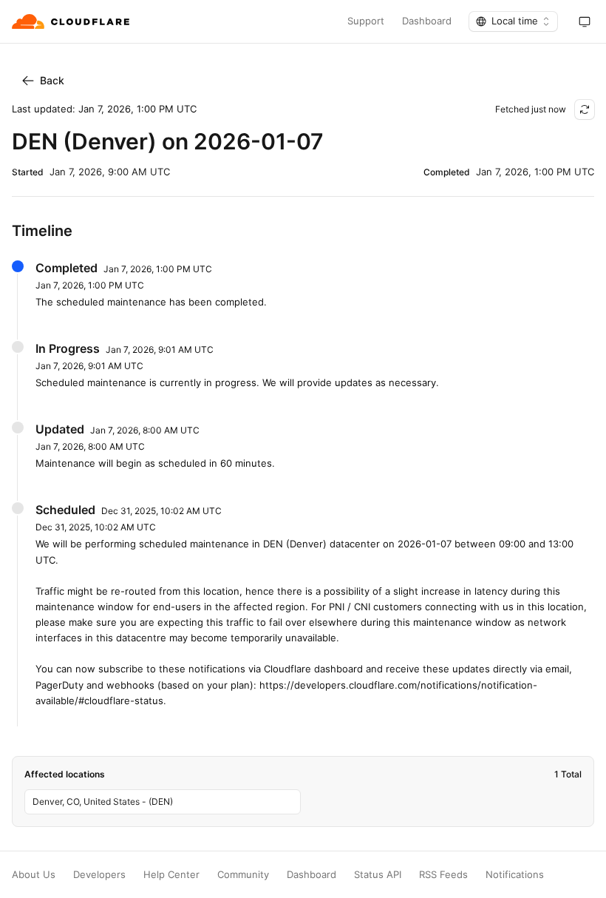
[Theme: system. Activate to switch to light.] (584, 21)
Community (243, 874)
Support (365, 21)
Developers (99, 874)
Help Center (171, 874)
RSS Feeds (443, 874)
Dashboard (427, 21)
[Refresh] (584, 109)
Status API (377, 874)
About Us (33, 874)
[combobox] (513, 21)
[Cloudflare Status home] (72, 21)
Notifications (515, 874)
